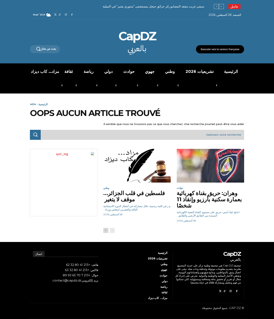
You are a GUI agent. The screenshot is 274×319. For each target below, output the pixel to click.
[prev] (221, 6)
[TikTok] (60, 15)
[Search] (35, 135)
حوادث (180, 188)
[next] (216, 6)
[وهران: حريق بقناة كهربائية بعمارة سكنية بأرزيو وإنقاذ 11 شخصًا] (210, 166)
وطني (106, 188)
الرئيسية (43, 104)
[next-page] (105, 230)
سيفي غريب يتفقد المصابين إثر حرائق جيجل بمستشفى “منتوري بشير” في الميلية (153, 6)
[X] (55, 15)
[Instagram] (66, 15)
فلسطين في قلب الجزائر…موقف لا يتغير (134, 196)
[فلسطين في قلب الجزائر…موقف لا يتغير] (137, 166)
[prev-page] (112, 230)
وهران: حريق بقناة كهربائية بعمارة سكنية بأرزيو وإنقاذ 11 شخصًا (209, 199)
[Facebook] (72, 15)
